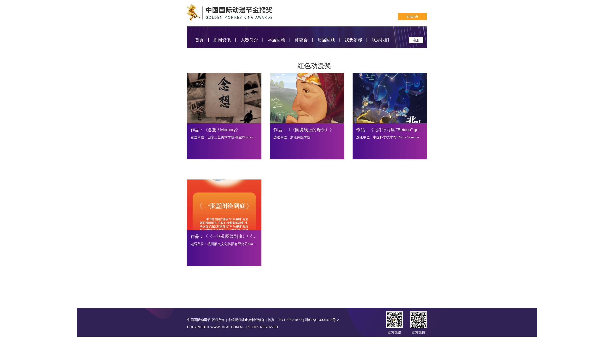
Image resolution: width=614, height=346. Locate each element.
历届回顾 (326, 39)
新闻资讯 (222, 39)
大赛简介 (249, 39)
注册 (416, 40)
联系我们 (380, 39)
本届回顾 (276, 39)
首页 (199, 39)
